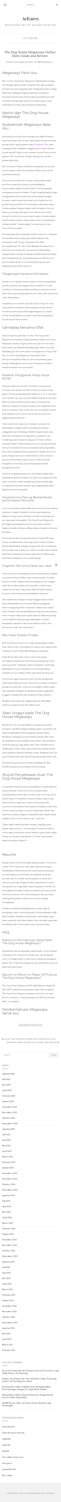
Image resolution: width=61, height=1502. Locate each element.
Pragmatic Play (41, 144)
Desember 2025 (9, 1107)
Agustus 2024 (8, 1195)
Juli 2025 (6, 1134)
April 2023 (7, 1284)
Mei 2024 (6, 1212)
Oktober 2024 (8, 1184)
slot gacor (7, 1463)
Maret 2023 (7, 1289)
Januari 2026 (8, 1101)
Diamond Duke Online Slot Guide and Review (32, 1042)
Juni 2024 (6, 1206)
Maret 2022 (7, 1344)
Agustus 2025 (8, 1129)
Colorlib (26, 1493)
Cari (54, 1055)
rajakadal (6, 1438)
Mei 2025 (6, 1145)
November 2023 (9, 1245)
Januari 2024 (8, 1234)
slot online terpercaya (12, 1457)
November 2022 (9, 1311)
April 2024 (7, 1217)
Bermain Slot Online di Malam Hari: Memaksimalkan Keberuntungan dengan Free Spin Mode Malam (26, 1388)
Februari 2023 (8, 1295)
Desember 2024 (9, 1173)
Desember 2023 (9, 1239)
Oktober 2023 (8, 1250)
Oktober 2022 (8, 1317)
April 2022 (7, 1339)
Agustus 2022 (8, 1328)
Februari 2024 (8, 1228)
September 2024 (10, 1190)
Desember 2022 (9, 1306)
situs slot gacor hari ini (13, 1432)
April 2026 (7, 1090)
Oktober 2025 (8, 1118)
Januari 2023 (8, 1300)
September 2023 (9, 1256)
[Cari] (57, 5)
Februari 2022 (8, 1350)
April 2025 (7, 1151)
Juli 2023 (6, 1267)
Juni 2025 (6, 1140)
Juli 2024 (6, 1201)
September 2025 (10, 1123)
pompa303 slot (9, 1469)
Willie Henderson (44, 62)
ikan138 (5, 1451)
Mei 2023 (6, 1278)
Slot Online (30, 38)
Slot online (7, 1475)
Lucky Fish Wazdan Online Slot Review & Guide (30, 1039)
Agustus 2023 (8, 1261)
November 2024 (9, 1178)
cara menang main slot (30, 1025)
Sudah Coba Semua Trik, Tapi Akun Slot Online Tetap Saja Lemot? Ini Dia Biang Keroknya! (29, 1379)
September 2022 (9, 1322)
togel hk (6, 1445)
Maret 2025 (7, 1156)
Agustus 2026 (8, 1073)
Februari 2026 (8, 1096)
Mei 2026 (6, 1085)
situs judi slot (8, 1426)
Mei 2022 (6, 1333)
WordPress (49, 1493)
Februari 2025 (8, 1162)
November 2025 (9, 1112)
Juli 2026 (6, 1079)
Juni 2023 (6, 1272)
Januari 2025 (8, 1167)
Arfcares (30, 19)
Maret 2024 (7, 1223)
